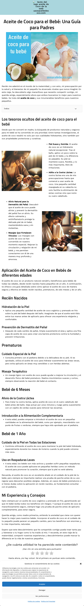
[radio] (33, 553)
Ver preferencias (42, 596)
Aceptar (42, 584)
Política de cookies (34, 601)
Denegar (42, 590)
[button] (81, 564)
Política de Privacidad (48, 601)
